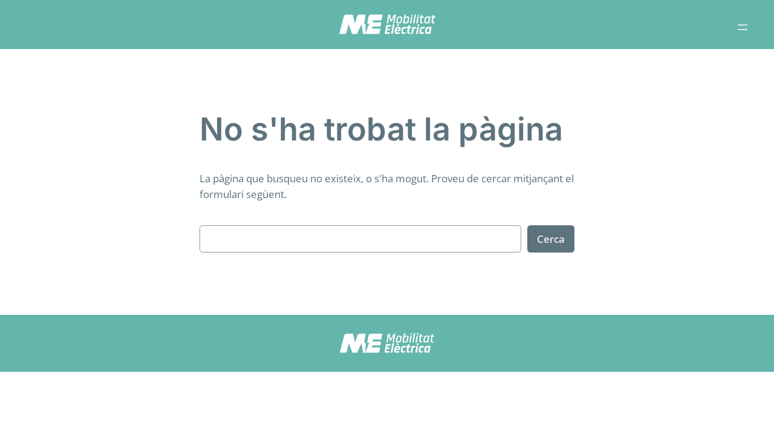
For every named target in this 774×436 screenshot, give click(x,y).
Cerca (551, 239)
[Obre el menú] (742, 27)
